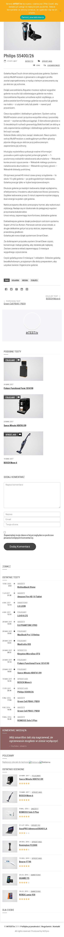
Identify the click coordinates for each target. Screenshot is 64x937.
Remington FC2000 (28, 845)
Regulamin (46, 926)
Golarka (15, 280)
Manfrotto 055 (24, 644)
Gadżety (21, 584)
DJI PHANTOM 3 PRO (27, 625)
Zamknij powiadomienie (33, 17)
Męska (25, 280)
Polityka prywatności (30, 926)
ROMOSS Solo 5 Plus (27, 720)
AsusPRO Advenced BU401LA (33, 828)
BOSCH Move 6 (53, 299)
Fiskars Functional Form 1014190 (18, 388)
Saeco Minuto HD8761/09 (15, 425)
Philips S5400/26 (25, 692)
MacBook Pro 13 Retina (28, 634)
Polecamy (10, 360)
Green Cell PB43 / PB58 (28, 711)
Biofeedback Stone (26, 587)
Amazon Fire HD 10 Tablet (29, 596)
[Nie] (60, 10)
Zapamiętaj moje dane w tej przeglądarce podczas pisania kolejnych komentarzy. (29, 536)
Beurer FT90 (25, 861)
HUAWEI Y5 (24, 878)
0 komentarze (53, 65)
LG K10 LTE (22, 615)
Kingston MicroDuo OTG (28, 653)
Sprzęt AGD (47, 61)
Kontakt (56, 926)
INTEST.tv (10, 926)
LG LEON (21, 606)
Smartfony (22, 603)
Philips (34, 280)
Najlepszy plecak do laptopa (15, 762)
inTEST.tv (29, 61)
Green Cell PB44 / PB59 (15, 304)
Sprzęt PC (22, 650)
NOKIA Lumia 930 (27, 894)
